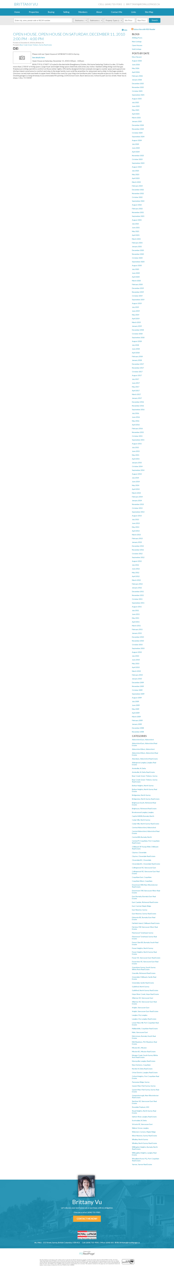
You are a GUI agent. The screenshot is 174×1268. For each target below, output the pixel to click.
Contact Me (116, 12)
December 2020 (138, 250)
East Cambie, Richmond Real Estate (145, 902)
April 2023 (136, 178)
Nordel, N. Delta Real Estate (142, 1069)
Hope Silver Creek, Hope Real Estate (145, 994)
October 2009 (137, 690)
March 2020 (136, 281)
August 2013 (137, 516)
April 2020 (136, 277)
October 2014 (137, 466)
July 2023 (135, 171)
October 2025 (137, 91)
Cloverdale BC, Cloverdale (141, 860)
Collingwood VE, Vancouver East (144, 868)
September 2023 (138, 163)
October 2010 (137, 645)
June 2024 (136, 148)
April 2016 (136, 425)
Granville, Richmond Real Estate (143, 973)
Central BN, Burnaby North (142, 837)
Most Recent (137, 57)
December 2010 (138, 637)
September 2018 (138, 337)
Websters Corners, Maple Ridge (144, 1132)
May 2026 (135, 68)
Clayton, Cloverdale (139, 852)
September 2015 (138, 440)
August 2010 (137, 652)
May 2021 (135, 231)
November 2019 (138, 292)
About (99, 12)
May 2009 (135, 709)
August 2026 (137, 61)
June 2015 (136, 451)
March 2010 (136, 671)
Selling (66, 12)
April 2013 (136, 531)
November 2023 (138, 155)
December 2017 (138, 364)
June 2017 (136, 383)
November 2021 (138, 212)
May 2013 (135, 527)
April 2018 (136, 353)
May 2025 (135, 110)
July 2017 (135, 379)
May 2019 (135, 315)
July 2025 (135, 102)
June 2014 (136, 482)
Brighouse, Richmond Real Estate (144, 809)
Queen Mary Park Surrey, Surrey (144, 1086)
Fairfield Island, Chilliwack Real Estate (146, 923)
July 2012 (135, 565)
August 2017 (137, 375)
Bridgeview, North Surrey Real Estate (145, 799)
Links (133, 12)
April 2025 (136, 114)
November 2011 (138, 595)
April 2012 (136, 576)
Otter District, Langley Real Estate (145, 1072)
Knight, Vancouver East (140, 1008)
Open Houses (137, 45)
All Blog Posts (137, 38)
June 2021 (136, 228)
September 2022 (138, 201)
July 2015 (135, 447)
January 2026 (137, 80)
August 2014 (137, 474)
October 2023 (137, 159)
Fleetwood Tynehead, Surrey (142, 933)
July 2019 (135, 307)
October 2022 (137, 197)
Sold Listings (136, 49)
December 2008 (138, 728)
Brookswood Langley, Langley (143, 812)
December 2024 (138, 125)
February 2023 (137, 186)
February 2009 (137, 720)
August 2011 (137, 607)
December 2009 (138, 682)
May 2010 (135, 663)
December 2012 (138, 546)
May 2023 (135, 174)
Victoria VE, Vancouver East (142, 1124)
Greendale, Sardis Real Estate (143, 983)
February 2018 (137, 356)
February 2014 (137, 497)
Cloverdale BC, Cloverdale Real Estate (146, 864)
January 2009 (137, 724)
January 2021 (137, 246)
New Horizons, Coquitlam (141, 1065)
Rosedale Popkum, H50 (140, 1107)
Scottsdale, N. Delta (139, 1120)
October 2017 (137, 372)
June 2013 (136, 523)
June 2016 (136, 417)
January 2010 (137, 679)
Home (17, 12)
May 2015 (135, 455)
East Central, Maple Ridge (141, 906)
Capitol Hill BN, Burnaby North (143, 816)
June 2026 (136, 65)
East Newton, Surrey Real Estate (144, 914)
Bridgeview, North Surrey (141, 795)
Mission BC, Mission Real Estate (144, 1051)
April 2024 (136, 152)
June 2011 (136, 614)
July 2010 (135, 656)
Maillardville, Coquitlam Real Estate (145, 1029)
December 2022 (138, 190)
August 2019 (137, 303)
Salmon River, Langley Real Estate (144, 1117)
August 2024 (137, 140)
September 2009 (138, 694)
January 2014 (137, 500)
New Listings (137, 42)
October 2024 (137, 133)
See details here (38, 57)
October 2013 (137, 508)
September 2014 (138, 470)
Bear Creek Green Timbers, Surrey (144, 776)
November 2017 (138, 368)
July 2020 (135, 269)
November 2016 (138, 406)
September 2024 (138, 137)
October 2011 (137, 599)
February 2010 (137, 675)
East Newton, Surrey (139, 910)
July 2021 (135, 224)
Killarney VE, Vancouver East (142, 998)
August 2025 (137, 99)
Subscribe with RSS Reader (144, 29)
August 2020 (137, 265)
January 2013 (137, 542)
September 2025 (138, 95)
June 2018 (136, 349)
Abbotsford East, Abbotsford (143, 740)
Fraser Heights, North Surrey (142, 948)
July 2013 (135, 519)
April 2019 (136, 319)
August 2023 (137, 167)
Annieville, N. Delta (139, 768)
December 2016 (138, 402)
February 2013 (137, 538)
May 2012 (135, 573)
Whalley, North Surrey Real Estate (144, 1143)
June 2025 (136, 106)
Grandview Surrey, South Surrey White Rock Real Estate (144, 968)
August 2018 (137, 341)
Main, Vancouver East (140, 1032)
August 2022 (137, 205)
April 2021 (136, 235)
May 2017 (135, 387)
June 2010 (136, 660)
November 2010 (138, 641)
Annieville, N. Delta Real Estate (143, 772)
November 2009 (138, 686)
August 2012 (137, 561)
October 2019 (137, 296)
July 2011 (135, 610)
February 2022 (137, 209)
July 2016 (135, 413)
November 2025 (138, 87)
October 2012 (137, 554)
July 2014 (135, 478)
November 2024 (138, 129)
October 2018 (137, 334)
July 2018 (135, 345)
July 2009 (135, 701)
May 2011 (135, 618)
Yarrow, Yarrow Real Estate (142, 1164)
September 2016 (138, 409)
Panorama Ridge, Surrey (140, 1082)
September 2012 (138, 557)
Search (155, 20)
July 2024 (135, 144)
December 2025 (138, 83)
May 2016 (135, 421)
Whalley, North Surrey (140, 1139)
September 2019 (138, 300)
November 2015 (138, 432)
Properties (34, 12)
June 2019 (136, 311)
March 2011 (136, 626)
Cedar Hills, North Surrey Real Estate (145, 824)
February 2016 (137, 428)
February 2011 (137, 629)
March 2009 (136, 717)
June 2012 (136, 569)
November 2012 (138, 550)
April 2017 (136, 391)
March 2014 (136, 493)
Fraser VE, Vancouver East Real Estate (146, 958)
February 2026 (137, 76)
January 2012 (137, 588)
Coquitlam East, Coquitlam (142, 877)
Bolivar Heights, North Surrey (143, 786)
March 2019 (136, 322)
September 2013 (138, 512)
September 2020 (138, 262)
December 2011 (138, 591)
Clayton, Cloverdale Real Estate (143, 856)
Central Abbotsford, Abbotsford (144, 827)
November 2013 (138, 504)
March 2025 (136, 118)
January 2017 (137, 398)
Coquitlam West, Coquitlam (142, 881)
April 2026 (136, 72)
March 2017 (136, 394)
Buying (51, 12)
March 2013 (136, 535)
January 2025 (137, 121)
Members (82, 12)
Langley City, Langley (139, 1015)
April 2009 (136, 713)
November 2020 (138, 254)
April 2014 (136, 489)
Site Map (149, 12)
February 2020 (137, 284)
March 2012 (136, 580)
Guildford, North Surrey (140, 987)
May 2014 (135, 485)
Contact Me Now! (87, 1218)
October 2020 (137, 258)
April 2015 (136, 459)
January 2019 (137, 326)
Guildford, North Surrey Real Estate (145, 990)
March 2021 (136, 239)
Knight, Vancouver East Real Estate (145, 1011)
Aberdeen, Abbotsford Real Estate (145, 759)
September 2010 (138, 648)
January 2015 (137, 463)
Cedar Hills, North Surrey (141, 820)
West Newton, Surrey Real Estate (144, 1136)
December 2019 (138, 288)
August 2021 (137, 220)
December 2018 (138, 330)
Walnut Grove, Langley (140, 1128)
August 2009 (137, 698)
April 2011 (136, 622)
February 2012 (137, 584)
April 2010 (136, 667)
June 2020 (136, 273)
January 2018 (137, 360)
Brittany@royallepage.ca (143, 4)
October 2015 (137, 436)
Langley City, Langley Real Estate (144, 1019)
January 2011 (137, 633)
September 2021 (138, 216)
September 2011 (138, 603)
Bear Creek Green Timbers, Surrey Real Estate (36, 45)
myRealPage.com (87, 1254)
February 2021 (137, 243)
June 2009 (136, 705)
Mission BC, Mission (139, 1048)
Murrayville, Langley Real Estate (143, 1061)
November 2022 (138, 193)
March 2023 (136, 182)
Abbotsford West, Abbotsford (143, 749)
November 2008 (138, 732)
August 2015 (137, 444)
